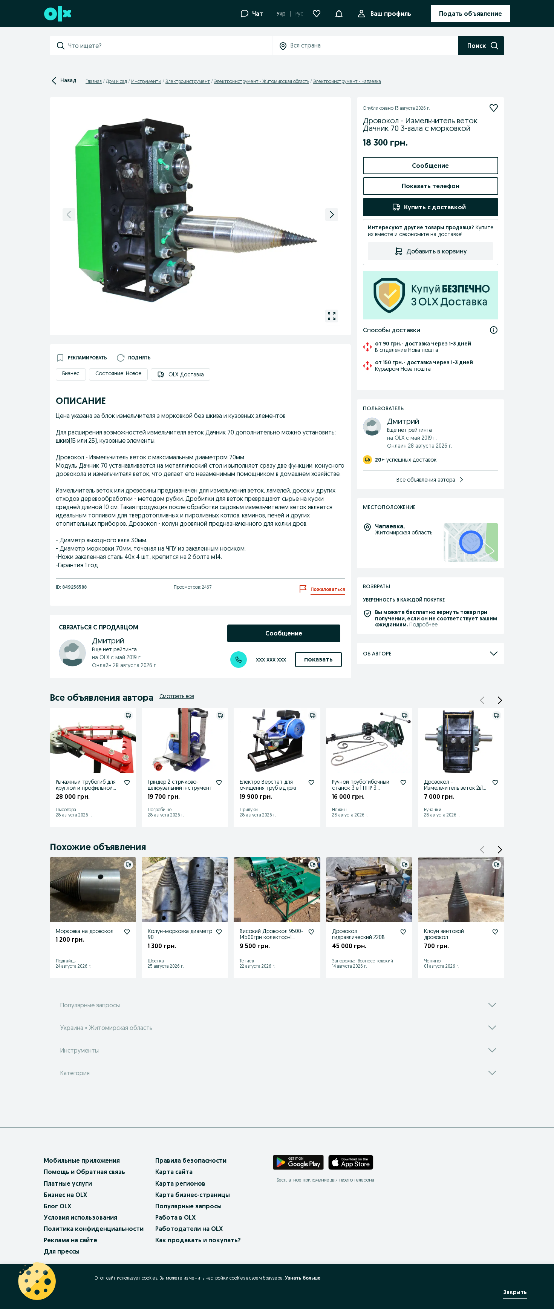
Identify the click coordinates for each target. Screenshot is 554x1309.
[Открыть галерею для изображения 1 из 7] (331, 316)
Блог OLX (57, 1206)
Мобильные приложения (82, 1160)
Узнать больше (302, 1278)
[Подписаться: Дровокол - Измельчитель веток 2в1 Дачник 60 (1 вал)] (495, 783)
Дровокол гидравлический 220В (358, 934)
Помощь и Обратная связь (84, 1171)
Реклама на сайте (70, 1240)
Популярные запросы (188, 1206)
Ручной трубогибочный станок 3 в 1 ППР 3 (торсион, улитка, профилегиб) (360, 791)
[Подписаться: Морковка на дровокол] (127, 932)
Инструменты (146, 81)
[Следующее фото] (331, 214)
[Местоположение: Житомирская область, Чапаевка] (471, 542)
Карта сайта (174, 1171)
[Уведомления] (338, 13)
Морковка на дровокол (84, 931)
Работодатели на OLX (189, 1228)
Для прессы (62, 1251)
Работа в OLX (175, 1217)
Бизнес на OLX (65, 1195)
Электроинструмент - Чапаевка (347, 81)
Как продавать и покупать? (198, 1240)
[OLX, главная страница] (57, 13)
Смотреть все (176, 696)
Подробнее (423, 624)
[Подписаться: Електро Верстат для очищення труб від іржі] (311, 783)
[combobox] (170, 46)
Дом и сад (116, 81)
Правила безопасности (190, 1160)
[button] (499, 700)
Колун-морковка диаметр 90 (180, 934)
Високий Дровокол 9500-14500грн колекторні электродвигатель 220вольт (271, 940)
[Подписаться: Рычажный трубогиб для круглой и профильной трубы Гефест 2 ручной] (127, 783)
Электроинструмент (187, 81)
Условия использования (80, 1217)
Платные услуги (68, 1183)
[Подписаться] (493, 107)
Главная (94, 81)
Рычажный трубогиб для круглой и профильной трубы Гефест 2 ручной (86, 788)
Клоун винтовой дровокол (444, 934)
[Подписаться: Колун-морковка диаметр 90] (219, 932)
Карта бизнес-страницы (192, 1195)
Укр (281, 13)
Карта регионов (180, 1183)
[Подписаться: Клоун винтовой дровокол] (495, 932)
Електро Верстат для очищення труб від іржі (268, 785)
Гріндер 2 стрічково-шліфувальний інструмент (180, 785)
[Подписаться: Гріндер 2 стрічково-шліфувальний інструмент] (219, 783)
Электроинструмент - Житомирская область (261, 81)
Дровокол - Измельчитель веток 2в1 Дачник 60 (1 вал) (453, 788)
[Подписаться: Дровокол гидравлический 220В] (403, 932)
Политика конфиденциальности (94, 1228)
